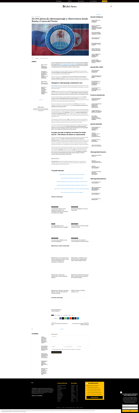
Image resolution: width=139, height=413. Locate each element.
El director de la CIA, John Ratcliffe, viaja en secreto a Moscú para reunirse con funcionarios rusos (44, 371)
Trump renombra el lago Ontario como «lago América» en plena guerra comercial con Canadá (44, 339)
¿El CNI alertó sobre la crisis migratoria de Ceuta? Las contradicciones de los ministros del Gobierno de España (59, 211)
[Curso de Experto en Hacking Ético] (104, 200)
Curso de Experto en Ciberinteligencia (56, 310)
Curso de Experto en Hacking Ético (96, 199)
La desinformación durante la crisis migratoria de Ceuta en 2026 (79, 240)
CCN (55, 315)
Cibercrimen (58, 315)
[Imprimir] (75, 318)
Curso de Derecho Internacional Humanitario (95, 71)
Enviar (130, 410)
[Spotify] (45, 1)
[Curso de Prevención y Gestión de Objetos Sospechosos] (104, 100)
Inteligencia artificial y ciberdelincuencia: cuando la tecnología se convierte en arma (72, 185)
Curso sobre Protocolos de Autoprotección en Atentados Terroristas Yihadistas (96, 117)
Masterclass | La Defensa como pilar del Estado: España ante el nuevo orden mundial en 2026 (79, 259)
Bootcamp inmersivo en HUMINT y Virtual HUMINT (96, 44)
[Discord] (44, 1)
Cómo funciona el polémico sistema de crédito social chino (80, 324)
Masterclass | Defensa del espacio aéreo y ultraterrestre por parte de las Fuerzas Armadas (80, 276)
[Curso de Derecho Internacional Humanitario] (104, 72)
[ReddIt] (70, 318)
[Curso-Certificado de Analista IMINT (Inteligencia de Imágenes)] (104, 55)
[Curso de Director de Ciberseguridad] (104, 183)
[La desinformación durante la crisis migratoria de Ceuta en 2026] (80, 234)
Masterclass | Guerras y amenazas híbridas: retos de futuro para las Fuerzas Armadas (60, 292)
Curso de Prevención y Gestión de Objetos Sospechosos (96, 99)
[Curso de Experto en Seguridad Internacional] (104, 141)
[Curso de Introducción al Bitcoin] (104, 156)
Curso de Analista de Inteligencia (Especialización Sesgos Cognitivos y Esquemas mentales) (97, 27)
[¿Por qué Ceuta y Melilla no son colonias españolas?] (60, 234)
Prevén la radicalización (97, 95)
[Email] (73, 318)
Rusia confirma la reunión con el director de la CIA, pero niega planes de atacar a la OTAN (44, 348)
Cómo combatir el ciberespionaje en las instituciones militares (72, 178)
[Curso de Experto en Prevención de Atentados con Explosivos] (104, 128)
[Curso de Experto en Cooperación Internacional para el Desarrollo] (104, 89)
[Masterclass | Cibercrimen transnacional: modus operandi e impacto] (60, 269)
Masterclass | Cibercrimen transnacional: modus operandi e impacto (59, 276)
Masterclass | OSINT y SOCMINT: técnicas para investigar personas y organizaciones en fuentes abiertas (44, 90)
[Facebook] (32, 1)
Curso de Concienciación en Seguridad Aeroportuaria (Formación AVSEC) (96, 135)
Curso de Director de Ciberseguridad (96, 182)
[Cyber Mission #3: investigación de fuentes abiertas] (37, 83)
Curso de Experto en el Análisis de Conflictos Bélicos (96, 76)
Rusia (72, 315)
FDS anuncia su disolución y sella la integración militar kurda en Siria (44, 363)
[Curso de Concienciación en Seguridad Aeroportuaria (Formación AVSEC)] (104, 134)
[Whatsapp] (47, 1)
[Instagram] (40, 1)
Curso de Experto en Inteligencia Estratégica (96, 21)
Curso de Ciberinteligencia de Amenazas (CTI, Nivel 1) (97, 161)
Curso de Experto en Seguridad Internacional (96, 140)
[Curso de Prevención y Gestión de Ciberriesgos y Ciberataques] (104, 173)
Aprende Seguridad (96, 124)
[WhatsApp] (65, 318)
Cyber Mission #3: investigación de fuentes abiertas (44, 82)
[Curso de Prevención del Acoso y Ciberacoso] (104, 146)
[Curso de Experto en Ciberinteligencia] (60, 303)
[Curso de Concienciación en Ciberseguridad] (104, 167)
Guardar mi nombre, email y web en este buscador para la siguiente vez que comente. (67, 349)
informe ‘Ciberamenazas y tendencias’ (67, 64)
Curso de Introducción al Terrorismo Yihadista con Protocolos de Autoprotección (96, 105)
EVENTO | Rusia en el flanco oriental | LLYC (78, 291)
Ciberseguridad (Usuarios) (98, 152)
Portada (33, 16)
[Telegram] (78, 318)
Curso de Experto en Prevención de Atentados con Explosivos (96, 129)
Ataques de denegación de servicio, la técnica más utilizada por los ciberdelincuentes (72, 181)
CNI (61, 315)
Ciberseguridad (37, 16)
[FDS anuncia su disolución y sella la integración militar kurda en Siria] (37, 362)
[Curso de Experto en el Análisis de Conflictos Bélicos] (104, 77)
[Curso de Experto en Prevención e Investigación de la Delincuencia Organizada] (104, 82)
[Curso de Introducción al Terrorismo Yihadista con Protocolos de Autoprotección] (104, 105)
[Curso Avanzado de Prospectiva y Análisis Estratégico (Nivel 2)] (104, 34)
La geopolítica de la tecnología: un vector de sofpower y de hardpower (72, 174)
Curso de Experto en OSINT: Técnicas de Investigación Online (96, 49)
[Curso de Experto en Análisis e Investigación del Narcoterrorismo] (104, 112)
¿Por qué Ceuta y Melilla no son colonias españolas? (59, 240)
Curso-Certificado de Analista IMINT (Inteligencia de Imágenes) (96, 55)
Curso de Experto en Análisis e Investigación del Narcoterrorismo (97, 111)
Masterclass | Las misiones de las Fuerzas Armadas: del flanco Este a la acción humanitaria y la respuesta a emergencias (44, 75)
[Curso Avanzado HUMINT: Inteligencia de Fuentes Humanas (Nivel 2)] (104, 61)
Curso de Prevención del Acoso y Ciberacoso (96, 146)
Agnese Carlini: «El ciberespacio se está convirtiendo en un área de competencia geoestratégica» (72, 188)
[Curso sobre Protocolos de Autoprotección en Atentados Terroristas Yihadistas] (104, 117)
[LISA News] (33, 58)
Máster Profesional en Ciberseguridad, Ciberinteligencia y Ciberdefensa (96, 189)
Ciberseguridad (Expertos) (98, 179)
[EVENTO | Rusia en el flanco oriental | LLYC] (80, 284)
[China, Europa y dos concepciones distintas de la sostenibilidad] (37, 66)
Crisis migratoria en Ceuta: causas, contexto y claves (79, 226)
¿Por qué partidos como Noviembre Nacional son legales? (59, 226)
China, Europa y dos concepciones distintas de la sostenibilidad (44, 66)
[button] (111, 6)
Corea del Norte (65, 315)
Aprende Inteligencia (96, 17)
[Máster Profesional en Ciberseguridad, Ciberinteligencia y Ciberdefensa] (104, 189)
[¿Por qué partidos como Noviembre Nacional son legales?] (60, 220)
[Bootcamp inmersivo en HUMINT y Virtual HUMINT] (104, 44)
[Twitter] (34, 1)
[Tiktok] (42, 1)
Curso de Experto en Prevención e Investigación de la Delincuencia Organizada (96, 83)
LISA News (36, 58)
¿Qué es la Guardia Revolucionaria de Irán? (59, 324)
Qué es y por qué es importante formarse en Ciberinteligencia (72, 192)
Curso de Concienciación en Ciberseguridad (96, 167)
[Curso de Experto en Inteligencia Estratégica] (104, 21)
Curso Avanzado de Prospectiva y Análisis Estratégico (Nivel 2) (96, 33)
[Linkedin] (36, 1)
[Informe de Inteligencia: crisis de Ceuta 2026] (80, 203)
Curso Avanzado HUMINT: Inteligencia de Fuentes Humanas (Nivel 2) (96, 61)
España (70, 315)
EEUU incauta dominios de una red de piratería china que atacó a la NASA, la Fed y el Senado (44, 355)
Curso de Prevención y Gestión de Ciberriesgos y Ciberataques (96, 173)
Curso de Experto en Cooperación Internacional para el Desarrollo (96, 89)
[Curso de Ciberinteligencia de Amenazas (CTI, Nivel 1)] (104, 162)
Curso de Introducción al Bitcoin (96, 156)
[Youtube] (38, 1)
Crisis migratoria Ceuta (55, 238)
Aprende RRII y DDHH (96, 67)
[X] (63, 318)
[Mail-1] (49, 1)
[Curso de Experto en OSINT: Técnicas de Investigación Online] (104, 50)
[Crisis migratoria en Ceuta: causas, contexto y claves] (80, 220)
